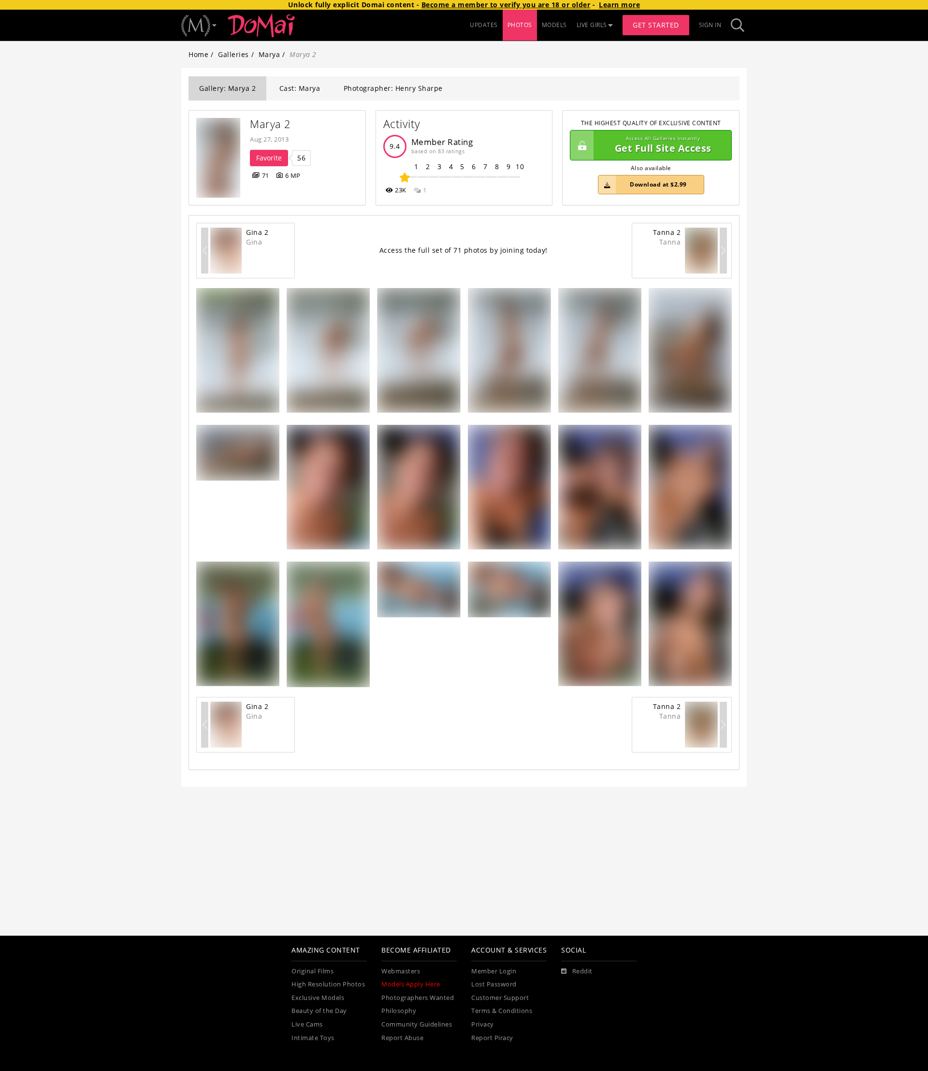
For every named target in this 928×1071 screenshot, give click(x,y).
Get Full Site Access (663, 145)
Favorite (269, 157)
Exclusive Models (317, 998)
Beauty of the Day (319, 1011)
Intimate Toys (312, 1038)
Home (198, 54)
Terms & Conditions (501, 1011)
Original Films (312, 971)
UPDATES (484, 25)
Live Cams (307, 1024)
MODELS (554, 25)
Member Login (493, 971)
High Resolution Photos (328, 984)
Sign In (710, 25)
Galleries (233, 54)
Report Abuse (402, 1038)
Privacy (482, 1024)
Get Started (656, 24)
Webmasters (400, 971)
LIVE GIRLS (592, 25)
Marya (269, 54)
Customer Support (500, 998)
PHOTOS (520, 25)
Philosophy (398, 1011)
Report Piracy (492, 1038)
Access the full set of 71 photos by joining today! (463, 250)
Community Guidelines (416, 1024)
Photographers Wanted (417, 998)
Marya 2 (270, 123)
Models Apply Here (410, 984)
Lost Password (494, 984)
